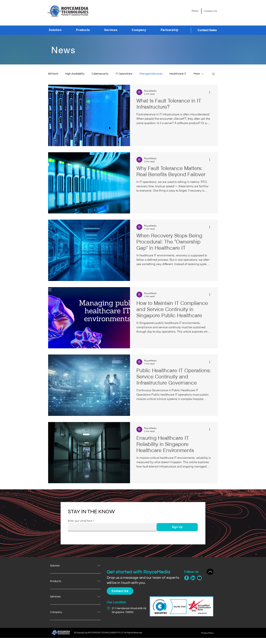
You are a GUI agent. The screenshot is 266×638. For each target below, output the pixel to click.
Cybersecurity (100, 73)
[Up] (210, 572)
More (197, 73)
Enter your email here (80, 520)
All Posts (53, 73)
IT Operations (124, 73)
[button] (60, 29)
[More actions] (211, 92)
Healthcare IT (178, 73)
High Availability (74, 73)
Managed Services (151, 73)
